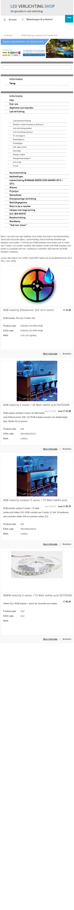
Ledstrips (8, 35)
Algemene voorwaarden (21, 108)
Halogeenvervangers (22, 158)
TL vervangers (19, 136)
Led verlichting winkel (22, 128)
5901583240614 (19, 529)
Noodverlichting (17, 217)
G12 (13, 611)
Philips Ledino (19, 155)
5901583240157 (19, 433)
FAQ (11, 100)
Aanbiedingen (16, 176)
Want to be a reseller (20, 206)
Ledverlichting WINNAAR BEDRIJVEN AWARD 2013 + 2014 (36, 182)
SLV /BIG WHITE (17, 214)
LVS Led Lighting (19, 335)
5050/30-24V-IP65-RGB (23, 326)
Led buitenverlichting (22, 121)
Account (12, 20)
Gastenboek (15, 195)
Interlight (17, 151)
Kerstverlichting (17, 173)
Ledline (15, 438)
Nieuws (13, 187)
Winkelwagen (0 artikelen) (39, 19)
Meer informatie (50, 354)
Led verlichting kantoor (23, 132)
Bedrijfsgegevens (18, 202)
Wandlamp (14, 221)
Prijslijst (14, 191)
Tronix (15, 166)
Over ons (13, 104)
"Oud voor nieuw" (18, 225)
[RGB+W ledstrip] (37, 577)
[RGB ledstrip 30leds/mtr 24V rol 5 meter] (37, 305)
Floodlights (18, 143)
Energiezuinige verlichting (22, 199)
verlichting (32, 6)
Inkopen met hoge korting (22, 210)
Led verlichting (16, 111)
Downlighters (18, 140)
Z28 (13, 429)
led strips (17, 162)
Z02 (13, 524)
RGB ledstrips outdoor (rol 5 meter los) (39, 35)
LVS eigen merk (20, 147)
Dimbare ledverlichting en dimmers (28, 125)
